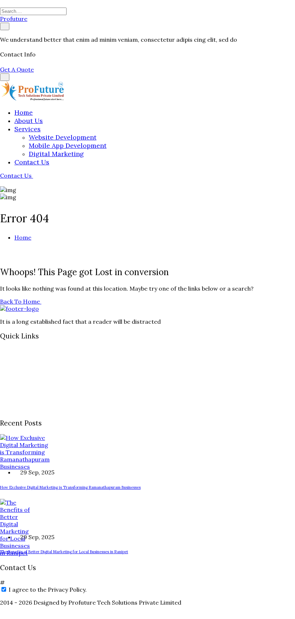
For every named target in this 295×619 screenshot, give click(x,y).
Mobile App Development (67, 145)
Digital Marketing (56, 154)
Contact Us (31, 162)
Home (23, 112)
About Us (28, 121)
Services (27, 129)
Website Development (62, 137)
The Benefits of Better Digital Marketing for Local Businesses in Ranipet (64, 551)
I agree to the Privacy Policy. (48, 589)
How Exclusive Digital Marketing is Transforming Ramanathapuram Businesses (70, 487)
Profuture (13, 18)
